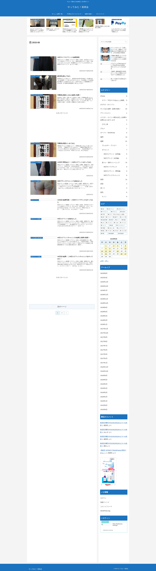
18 (117, 251)
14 (102, 251)
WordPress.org (105, 511)
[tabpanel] (37, 25)
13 (125, 248)
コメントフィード (106, 506)
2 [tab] (78, 36)
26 (121, 254)
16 (110, 251)
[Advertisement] (61, 49)
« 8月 (102, 261)
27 (125, 254)
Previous (28, 26)
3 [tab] (80, 36)
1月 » (106, 261)
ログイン (103, 498)
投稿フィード (104, 502)
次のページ (62, 307)
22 (106, 254)
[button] (125, 42)
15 (106, 251)
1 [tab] (75, 36)
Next (128, 26)
